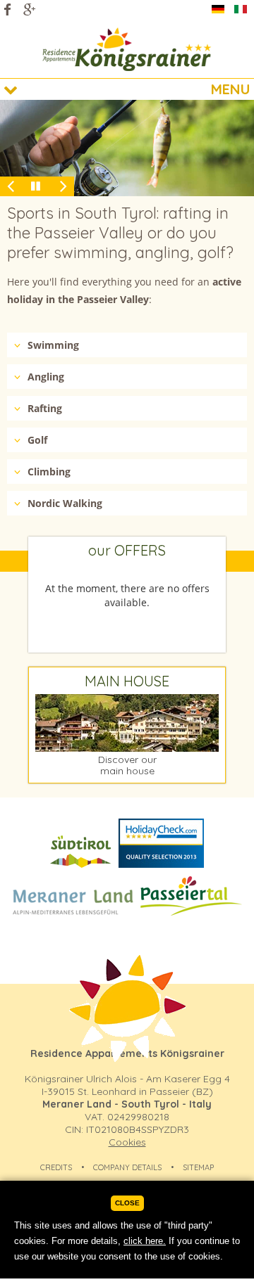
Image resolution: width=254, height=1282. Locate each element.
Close (127, 1203)
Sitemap (198, 1167)
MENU (230, 89)
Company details (127, 1167)
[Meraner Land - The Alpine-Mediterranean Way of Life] (73, 915)
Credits (56, 1167)
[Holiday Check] (161, 867)
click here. (144, 1241)
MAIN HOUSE (127, 681)
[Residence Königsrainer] (127, 49)
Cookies (127, 1142)
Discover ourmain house (127, 765)
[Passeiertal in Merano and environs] (191, 915)
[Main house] (127, 747)
